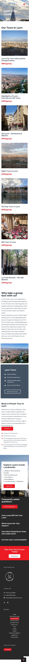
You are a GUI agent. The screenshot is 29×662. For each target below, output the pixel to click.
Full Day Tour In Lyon (10, 207)
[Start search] (27, 5)
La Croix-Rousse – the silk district (12, 279)
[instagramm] (7, 602)
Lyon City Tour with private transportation (13, 60)
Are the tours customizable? (14, 540)
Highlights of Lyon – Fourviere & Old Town (10, 97)
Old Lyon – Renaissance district (11, 135)
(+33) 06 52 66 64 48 (10, 595)
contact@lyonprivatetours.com (13, 597)
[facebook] (4, 602)
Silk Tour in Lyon (8, 242)
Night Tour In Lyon (9, 171)
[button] (19, 4)
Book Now (14, 556)
